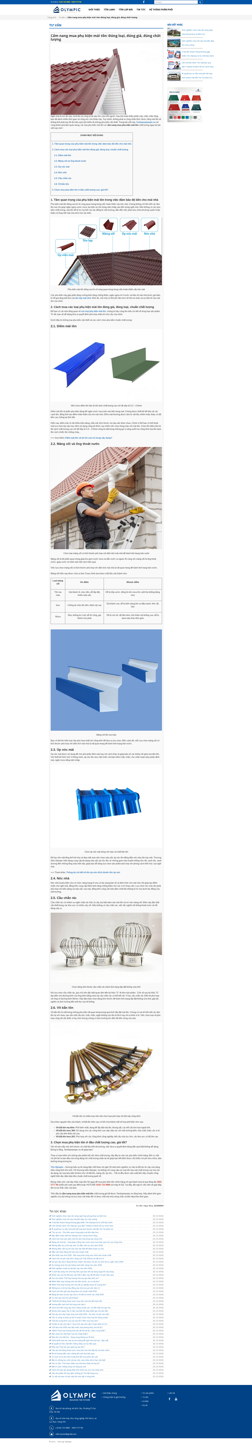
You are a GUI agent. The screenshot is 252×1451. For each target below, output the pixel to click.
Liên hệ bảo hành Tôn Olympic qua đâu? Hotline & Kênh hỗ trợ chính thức (82, 1226)
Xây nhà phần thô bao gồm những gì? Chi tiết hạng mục (75, 1373)
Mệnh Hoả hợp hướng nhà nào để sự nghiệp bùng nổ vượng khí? (79, 1285)
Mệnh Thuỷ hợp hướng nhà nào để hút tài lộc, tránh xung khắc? (79, 1331)
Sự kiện (145, 1401)
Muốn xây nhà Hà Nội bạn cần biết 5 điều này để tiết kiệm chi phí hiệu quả (83, 1275)
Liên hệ (172, 1393)
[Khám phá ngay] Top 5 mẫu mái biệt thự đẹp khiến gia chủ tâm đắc (80, 1311)
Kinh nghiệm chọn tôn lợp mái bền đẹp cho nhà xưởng (74, 1219)
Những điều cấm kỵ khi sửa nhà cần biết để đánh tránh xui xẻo (78, 1249)
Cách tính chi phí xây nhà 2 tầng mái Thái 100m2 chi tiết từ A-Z (78, 1258)
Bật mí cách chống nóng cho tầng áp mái (69, 1367)
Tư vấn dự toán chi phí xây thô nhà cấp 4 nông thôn (73, 1376)
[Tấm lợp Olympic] (67, 9)
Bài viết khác (175, 24)
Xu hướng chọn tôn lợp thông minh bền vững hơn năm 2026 (77, 1265)
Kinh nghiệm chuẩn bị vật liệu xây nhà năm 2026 (72, 1268)
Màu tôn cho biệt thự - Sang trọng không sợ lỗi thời (73, 1337)
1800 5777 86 (76, 2)
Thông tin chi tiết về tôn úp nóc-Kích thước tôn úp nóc (93, 872)
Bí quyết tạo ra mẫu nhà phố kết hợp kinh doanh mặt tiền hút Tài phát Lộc (82, 1229)
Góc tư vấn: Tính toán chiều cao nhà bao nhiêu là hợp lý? (76, 1363)
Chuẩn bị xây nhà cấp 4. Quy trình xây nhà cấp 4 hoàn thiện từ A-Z (79, 1324)
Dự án (145, 1405)
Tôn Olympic (57, 1167)
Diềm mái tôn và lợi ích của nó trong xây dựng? (88, 438)
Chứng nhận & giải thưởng (114, 1397)
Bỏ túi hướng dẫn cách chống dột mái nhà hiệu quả (73, 1353)
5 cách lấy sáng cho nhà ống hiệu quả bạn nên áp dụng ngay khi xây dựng (83, 1272)
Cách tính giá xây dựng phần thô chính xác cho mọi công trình (77, 1370)
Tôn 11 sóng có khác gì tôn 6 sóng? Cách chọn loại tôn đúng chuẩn (80, 1317)
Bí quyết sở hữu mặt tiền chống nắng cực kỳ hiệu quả (74, 1344)
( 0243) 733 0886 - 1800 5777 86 (69, 1427)
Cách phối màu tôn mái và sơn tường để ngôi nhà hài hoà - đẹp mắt (80, 1340)
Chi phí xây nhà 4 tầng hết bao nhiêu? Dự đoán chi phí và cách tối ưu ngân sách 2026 (87, 1262)
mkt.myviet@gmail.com (66, 1434)
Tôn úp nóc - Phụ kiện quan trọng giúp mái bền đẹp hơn (75, 1232)
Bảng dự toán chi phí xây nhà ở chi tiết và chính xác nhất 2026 (78, 1294)
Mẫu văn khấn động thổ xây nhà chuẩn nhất (70, 1252)
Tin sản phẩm (148, 1393)
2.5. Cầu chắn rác (62, 178)
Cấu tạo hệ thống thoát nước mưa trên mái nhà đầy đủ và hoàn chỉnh (80, 1350)
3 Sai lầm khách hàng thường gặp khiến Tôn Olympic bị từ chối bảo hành (82, 1222)
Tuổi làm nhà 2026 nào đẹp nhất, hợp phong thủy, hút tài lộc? (77, 1327)
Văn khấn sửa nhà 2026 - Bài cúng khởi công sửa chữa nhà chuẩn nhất (81, 1255)
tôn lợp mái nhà (83, 298)
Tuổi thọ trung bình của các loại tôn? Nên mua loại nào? (75, 1321)
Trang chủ (51, 17)
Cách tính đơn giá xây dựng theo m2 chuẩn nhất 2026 (74, 1291)
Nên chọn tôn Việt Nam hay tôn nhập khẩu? (70, 1334)
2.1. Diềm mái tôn (62, 155)
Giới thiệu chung (110, 1393)
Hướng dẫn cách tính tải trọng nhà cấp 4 (68, 1304)
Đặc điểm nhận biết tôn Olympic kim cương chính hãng (74, 1236)
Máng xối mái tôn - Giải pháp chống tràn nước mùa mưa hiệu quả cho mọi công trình (87, 1242)
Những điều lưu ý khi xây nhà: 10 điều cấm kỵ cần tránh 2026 (77, 1245)
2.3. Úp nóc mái (61, 167)
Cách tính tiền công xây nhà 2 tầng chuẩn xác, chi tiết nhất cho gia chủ (81, 1308)
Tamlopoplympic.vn (146, 122)
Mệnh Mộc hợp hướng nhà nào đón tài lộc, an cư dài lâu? (76, 1281)
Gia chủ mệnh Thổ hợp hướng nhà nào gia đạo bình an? (75, 1278)
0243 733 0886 (64, 2)
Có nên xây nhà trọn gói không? (65, 1298)
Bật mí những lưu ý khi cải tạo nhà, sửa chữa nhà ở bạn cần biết (78, 1360)
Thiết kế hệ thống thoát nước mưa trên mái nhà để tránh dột (77, 1301)
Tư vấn (62, 17)
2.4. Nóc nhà (60, 172)
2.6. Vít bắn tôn (61, 184)
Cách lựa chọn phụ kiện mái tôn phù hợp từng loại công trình (77, 1239)
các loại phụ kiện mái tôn (93, 311)
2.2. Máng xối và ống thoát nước (70, 161)
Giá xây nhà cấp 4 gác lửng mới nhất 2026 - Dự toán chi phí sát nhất (80, 1314)
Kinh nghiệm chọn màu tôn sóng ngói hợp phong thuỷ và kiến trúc (79, 1216)
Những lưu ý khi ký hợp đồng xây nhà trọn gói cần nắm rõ (76, 1288)
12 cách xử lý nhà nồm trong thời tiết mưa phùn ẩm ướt (75, 1357)
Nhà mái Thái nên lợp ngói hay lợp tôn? (68, 1347)
